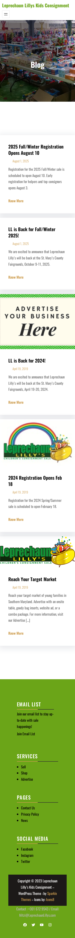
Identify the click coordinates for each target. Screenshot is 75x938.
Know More (16, 200)
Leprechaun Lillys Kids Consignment (35, 5)
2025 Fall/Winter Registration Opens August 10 (36, 149)
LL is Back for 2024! (26, 360)
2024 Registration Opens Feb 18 (35, 480)
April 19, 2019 (20, 368)
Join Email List (26, 733)
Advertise (27, 779)
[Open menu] (6, 14)
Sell (23, 766)
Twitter (25, 861)
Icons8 (50, 899)
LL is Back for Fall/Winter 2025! (31, 232)
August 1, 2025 (20, 161)
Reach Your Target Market (32, 579)
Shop (24, 772)
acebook (27, 849)
